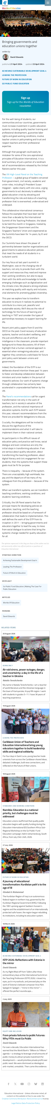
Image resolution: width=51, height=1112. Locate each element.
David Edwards (9, 616)
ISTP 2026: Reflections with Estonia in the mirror (25, 957)
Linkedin (42, 1084)
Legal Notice (16, 1103)
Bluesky (35, 1084)
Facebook (8, 1084)
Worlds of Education (11, 8)
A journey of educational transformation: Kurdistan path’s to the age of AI (25, 880)
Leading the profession (12, 566)
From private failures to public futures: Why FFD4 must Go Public (25, 1032)
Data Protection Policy (31, 1103)
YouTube (22, 1084)
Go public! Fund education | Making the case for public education (22, 587)
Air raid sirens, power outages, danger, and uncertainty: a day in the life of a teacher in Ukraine (25, 666)
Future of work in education (14, 573)
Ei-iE (4, 3)
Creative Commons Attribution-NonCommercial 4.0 (22, 1098)
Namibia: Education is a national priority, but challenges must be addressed (25, 805)
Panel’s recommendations (18, 396)
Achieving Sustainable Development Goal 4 (20, 560)
